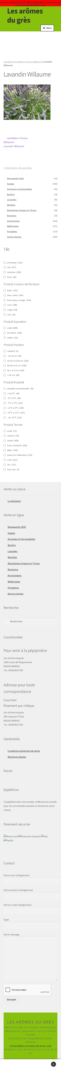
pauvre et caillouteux (19, 455)
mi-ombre (14, 332)
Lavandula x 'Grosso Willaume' (28, 61)
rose (12, 304)
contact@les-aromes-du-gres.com (30, 1045)
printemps (14, 262)
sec (11, 464)
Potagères (12, 231)
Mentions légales (17, 756)
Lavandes (8, 61)
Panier (47, 1063)
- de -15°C (14, 417)
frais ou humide (17, 445)
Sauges (10, 183)
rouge (12, 309)
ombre (12, 337)
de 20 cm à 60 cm (18, 360)
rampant (12, 351)
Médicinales (13, 226)
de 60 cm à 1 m (16, 365)
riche (12, 459)
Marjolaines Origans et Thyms (21, 210)
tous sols (13, 469)
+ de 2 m (13, 375)
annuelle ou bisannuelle (20, 388)
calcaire (13, 435)
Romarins (11, 215)
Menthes (11, 205)
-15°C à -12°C (16, 412)
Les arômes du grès (25, 15)
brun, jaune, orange (19, 300)
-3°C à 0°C (14, 398)
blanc (12, 290)
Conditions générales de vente (24, 750)
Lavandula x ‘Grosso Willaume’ (16, 142)
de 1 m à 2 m (15, 370)
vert (11, 314)
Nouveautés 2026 (15, 178)
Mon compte (10, 1064)
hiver (11, 277)
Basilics (11, 194)
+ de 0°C (13, 393)
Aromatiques (13, 221)
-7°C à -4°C (15, 403)
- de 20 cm (14, 355)
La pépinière (14, 501)
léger (12, 450)
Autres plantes (14, 236)
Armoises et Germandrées (19, 189)
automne (14, 272)
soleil (12, 328)
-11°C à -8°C (15, 407)
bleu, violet (15, 295)
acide (12, 431)
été (11, 267)
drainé (13, 440)
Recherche (30, 1064)
